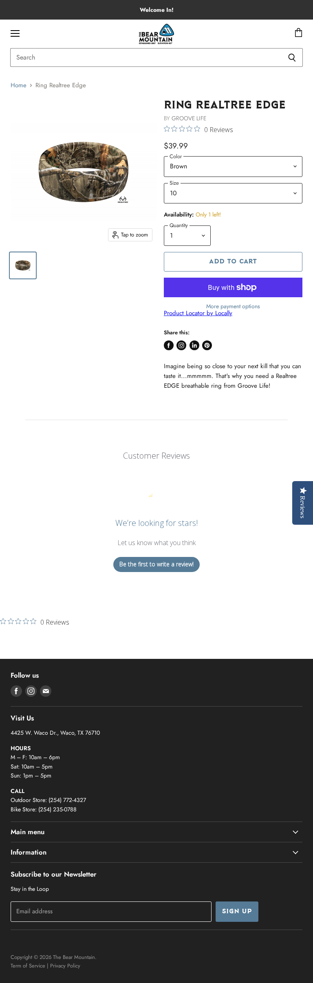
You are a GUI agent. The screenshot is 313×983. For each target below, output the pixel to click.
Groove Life (189, 118)
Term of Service (28, 966)
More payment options (233, 306)
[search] (145, 57)
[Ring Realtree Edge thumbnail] (23, 265)
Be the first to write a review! (156, 564)
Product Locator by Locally (198, 313)
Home (18, 85)
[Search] (292, 57)
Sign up (237, 911)
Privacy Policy (65, 966)
